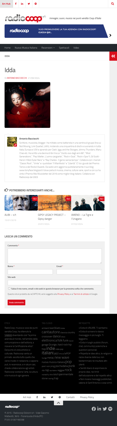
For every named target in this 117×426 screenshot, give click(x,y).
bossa (63, 328)
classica (63, 332)
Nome (11, 266)
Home (7, 47)
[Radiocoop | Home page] (25, 18)
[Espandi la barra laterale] (113, 56)
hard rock (63, 344)
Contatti (70, 397)
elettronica (49, 340)
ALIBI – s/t (10, 214)
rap (47, 370)
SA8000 (8, 335)
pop (68, 361)
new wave (62, 357)
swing (50, 378)
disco (63, 337)
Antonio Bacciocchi (17, 78)
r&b (43, 370)
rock (68, 369)
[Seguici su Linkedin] (99, 409)
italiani (47, 353)
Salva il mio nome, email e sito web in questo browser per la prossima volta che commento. (52, 288)
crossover (47, 336)
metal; (50, 357)
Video (76, 47)
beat (52, 328)
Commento (13, 245)
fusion (71, 341)
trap (56, 378)
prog (52, 366)
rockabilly (45, 375)
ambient (45, 328)
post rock (46, 366)
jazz (56, 353)
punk (71, 366)
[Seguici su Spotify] (110, 409)
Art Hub (6, 3)
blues (57, 328)
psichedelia (61, 366)
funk (65, 340)
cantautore (51, 332)
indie (50, 348)
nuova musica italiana (53, 362)
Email (60, 266)
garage (45, 344)
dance (57, 336)
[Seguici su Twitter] (105, 409)
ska (51, 374)
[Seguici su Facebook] (94, 409)
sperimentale (65, 374)
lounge (44, 358)
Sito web (12, 277)
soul (55, 374)
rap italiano (53, 371)
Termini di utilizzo (81, 294)
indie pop (59, 349)
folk (59, 340)
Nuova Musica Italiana (26, 47)
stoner (45, 378)
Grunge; (53, 344)
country (71, 332)
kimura (61, 354)
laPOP (67, 353)
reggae (60, 370)
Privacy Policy (63, 294)
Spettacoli (64, 47)
